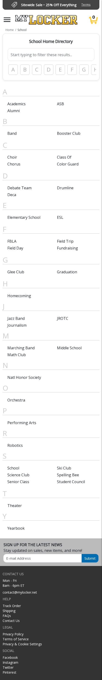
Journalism (17, 325)
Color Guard (68, 164)
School (13, 468)
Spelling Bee (68, 474)
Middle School (69, 348)
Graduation (67, 272)
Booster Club (68, 133)
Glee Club (15, 272)
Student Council (71, 481)
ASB (60, 103)
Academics (16, 103)
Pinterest (9, 672)
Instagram (10, 662)
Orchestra (16, 400)
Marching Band (21, 348)
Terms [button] (85, 5)
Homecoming (19, 295)
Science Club (18, 474)
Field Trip (65, 241)
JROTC (62, 318)
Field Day (15, 248)
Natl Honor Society (24, 377)
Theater (14, 505)
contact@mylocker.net (20, 592)
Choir (12, 157)
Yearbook (16, 528)
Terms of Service (16, 639)
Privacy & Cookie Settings (22, 644)
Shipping (9, 610)
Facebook (10, 657)
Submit (90, 558)
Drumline (65, 187)
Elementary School (23, 217)
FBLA (11, 241)
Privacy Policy (13, 634)
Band (12, 133)
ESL (60, 217)
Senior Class (18, 481)
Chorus (13, 164)
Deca (11, 194)
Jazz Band (16, 318)
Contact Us (11, 620)
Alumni (13, 110)
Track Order (12, 606)
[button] (7, 20)
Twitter (8, 667)
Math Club (16, 354)
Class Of (64, 157)
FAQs (7, 615)
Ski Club (64, 468)
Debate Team (19, 187)
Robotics (15, 445)
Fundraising (67, 248)
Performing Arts (21, 422)
